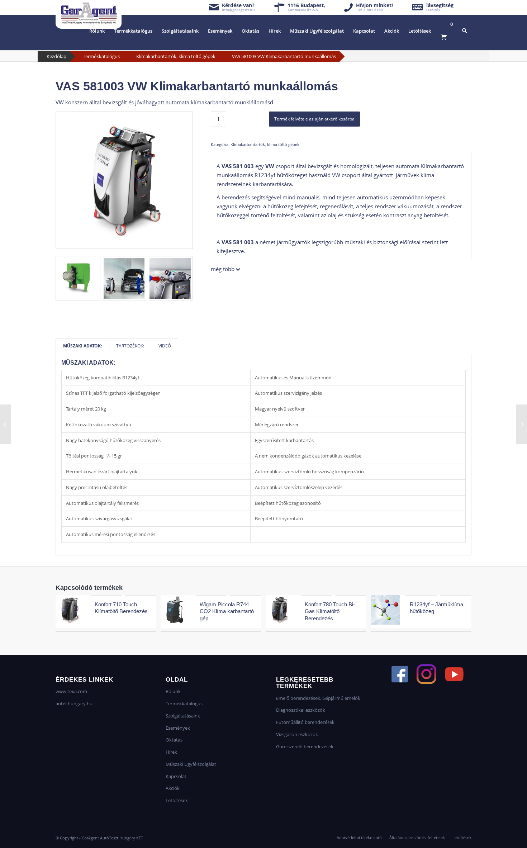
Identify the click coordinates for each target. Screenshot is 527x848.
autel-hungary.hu (74, 703)
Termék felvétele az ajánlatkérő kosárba (314, 119)
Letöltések (177, 800)
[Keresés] (464, 31)
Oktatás (174, 739)
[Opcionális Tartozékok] (521, 424)
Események (178, 728)
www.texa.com (71, 691)
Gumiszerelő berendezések (304, 746)
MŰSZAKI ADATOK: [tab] (82, 346)
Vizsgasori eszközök (297, 734)
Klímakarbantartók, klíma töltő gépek (175, 56)
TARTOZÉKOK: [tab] (130, 346)
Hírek (171, 752)
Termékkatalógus (101, 56)
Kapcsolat (176, 776)
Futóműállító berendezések (305, 722)
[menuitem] (97, 31)
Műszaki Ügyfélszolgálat (191, 764)
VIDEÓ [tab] (164, 346)
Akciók (173, 788)
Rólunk (173, 691)
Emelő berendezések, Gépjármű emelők (318, 698)
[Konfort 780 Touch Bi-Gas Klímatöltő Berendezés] (5, 424)
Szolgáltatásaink (183, 715)
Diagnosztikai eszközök (300, 710)
